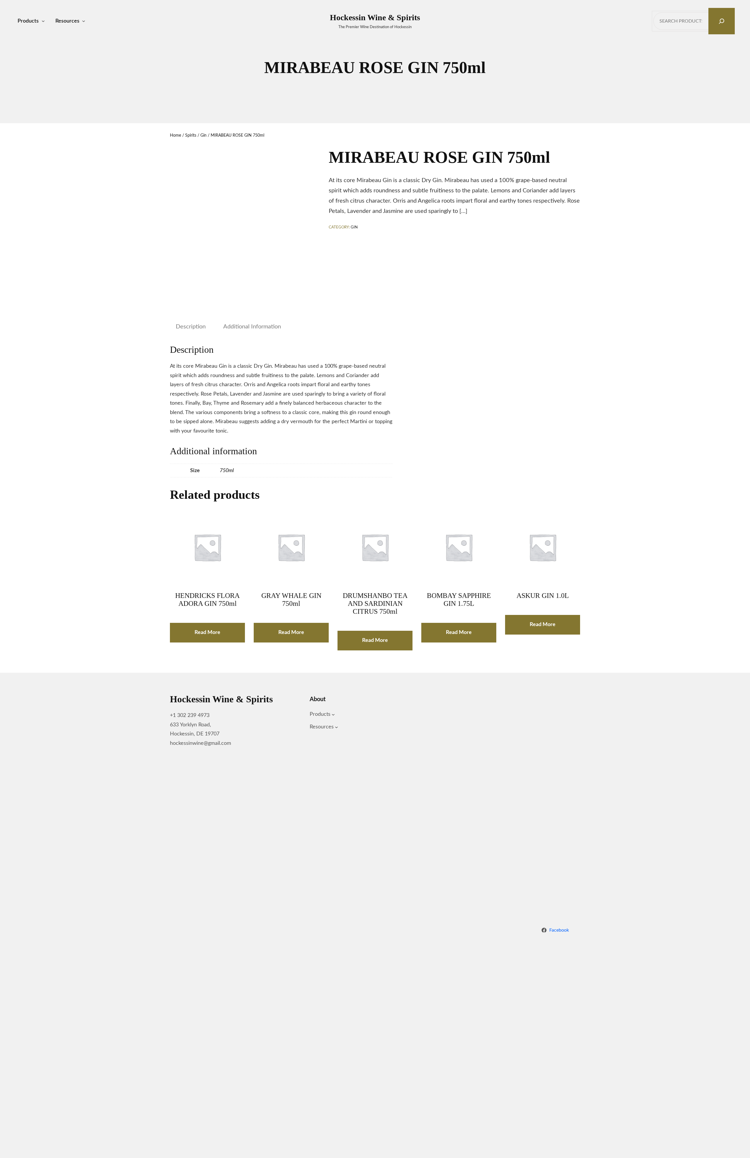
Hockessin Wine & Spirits (375, 17)
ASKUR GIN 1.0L (543, 595)
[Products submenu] (43, 21)
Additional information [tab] (252, 327)
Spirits (190, 135)
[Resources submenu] (83, 21)
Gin (203, 135)
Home (175, 135)
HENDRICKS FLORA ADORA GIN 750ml (207, 599)
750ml (227, 470)
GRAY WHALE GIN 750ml (291, 599)
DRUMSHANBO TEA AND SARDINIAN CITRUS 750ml (375, 603)
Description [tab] (191, 327)
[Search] (721, 21)
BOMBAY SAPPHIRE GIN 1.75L (459, 599)
